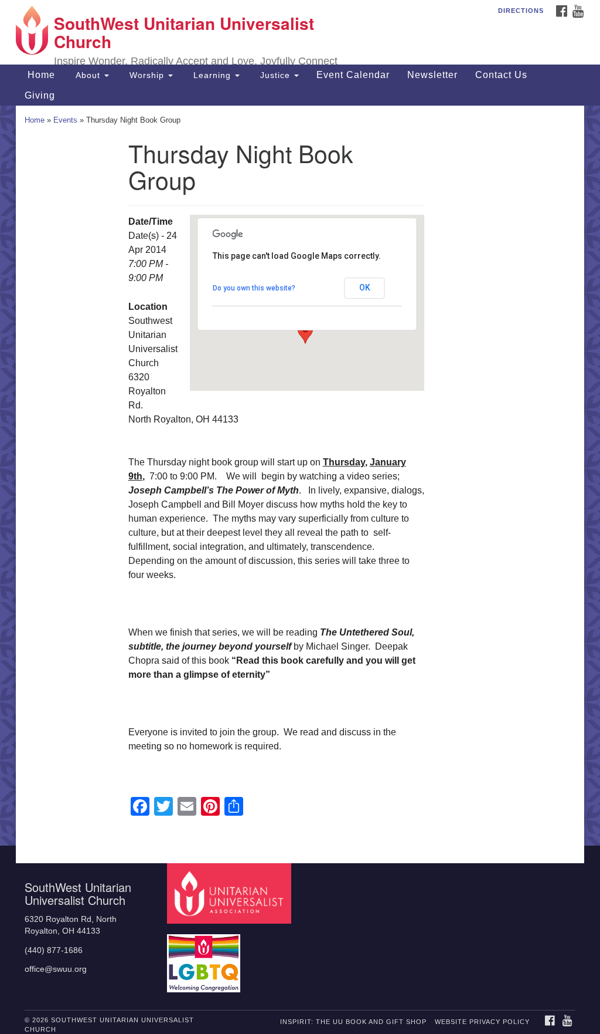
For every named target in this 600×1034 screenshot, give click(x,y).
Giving (40, 95)
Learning (212, 75)
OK (364, 287)
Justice (275, 75)
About (88, 75)
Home (40, 75)
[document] (300, 476)
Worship (147, 75)
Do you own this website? (254, 288)
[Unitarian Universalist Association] (230, 892)
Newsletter (432, 75)
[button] (305, 333)
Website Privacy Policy (482, 1021)
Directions (521, 10)
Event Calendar (353, 75)
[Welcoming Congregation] (205, 957)
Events (65, 120)
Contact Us (501, 75)
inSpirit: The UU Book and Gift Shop (353, 1021)
